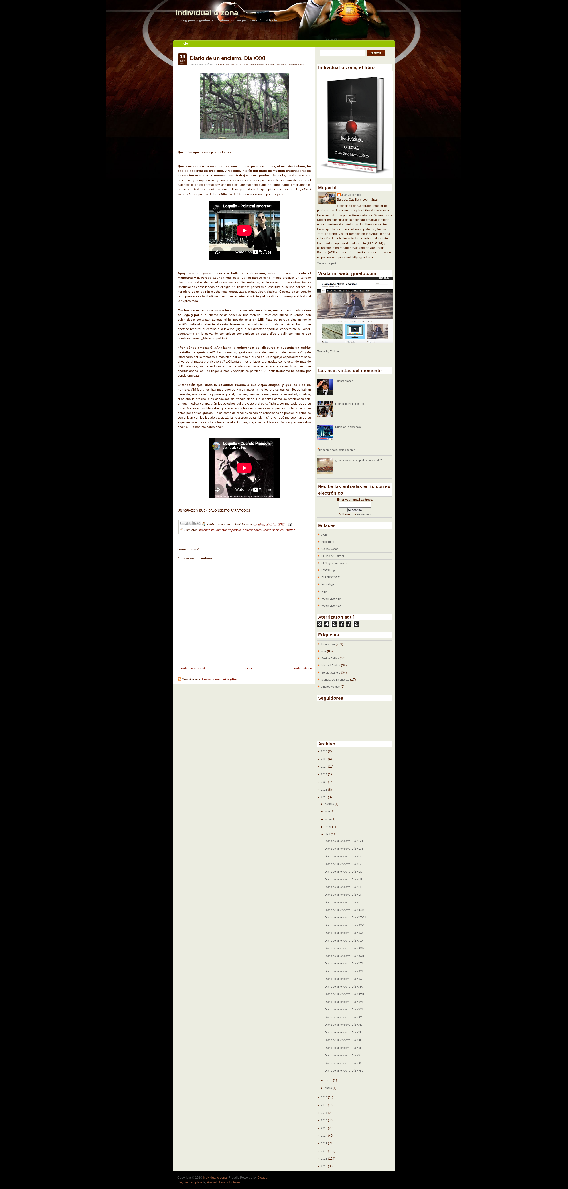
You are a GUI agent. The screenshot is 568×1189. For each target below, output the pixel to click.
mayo (328, 826)
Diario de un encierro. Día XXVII (344, 1001)
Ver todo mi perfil (327, 263)
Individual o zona (206, 12)
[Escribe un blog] (186, 523)
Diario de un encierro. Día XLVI (343, 856)
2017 (324, 1112)
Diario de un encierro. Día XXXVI (344, 932)
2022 (324, 782)
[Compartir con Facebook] (194, 523)
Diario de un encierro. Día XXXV (344, 940)
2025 (324, 759)
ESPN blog (328, 570)
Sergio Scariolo (330, 672)
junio (328, 819)
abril (328, 834)
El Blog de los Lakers (334, 563)
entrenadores (257, 64)
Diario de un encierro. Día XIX (343, 1063)
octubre (330, 804)
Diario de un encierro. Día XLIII (343, 879)
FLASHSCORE (330, 577)
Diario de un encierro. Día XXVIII (344, 994)
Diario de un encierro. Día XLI (343, 894)
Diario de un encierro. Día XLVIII (344, 841)
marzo (329, 1080)
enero (329, 1088)
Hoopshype (328, 584)
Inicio (184, 43)
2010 (324, 1166)
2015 (324, 1128)
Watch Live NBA (331, 598)
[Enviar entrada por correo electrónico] (289, 524)
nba (323, 651)
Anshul (212, 1182)
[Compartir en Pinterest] (199, 523)
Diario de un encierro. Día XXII (343, 1040)
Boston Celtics (330, 658)
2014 (324, 1135)
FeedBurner (364, 514)
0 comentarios (296, 64)
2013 (324, 1143)
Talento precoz (344, 381)
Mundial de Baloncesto (335, 679)
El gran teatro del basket (350, 403)
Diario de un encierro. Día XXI (343, 1047)
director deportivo (239, 64)
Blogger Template (190, 1182)
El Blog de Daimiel (332, 556)
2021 (324, 789)
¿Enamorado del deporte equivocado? (358, 460)
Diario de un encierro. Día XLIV (343, 871)
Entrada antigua (301, 668)
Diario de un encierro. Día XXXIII (344, 956)
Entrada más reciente (192, 668)
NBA (324, 591)
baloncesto (223, 64)
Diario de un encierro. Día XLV (343, 864)
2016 (324, 1120)
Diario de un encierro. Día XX (342, 1055)
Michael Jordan (330, 665)
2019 (324, 1097)
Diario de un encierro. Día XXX (343, 978)
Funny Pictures (229, 1182)
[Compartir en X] (190, 523)
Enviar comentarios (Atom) (221, 679)
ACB (324, 534)
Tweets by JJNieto (328, 351)
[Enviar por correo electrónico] (182, 523)
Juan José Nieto (351, 194)
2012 (324, 1151)
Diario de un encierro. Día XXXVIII (345, 917)
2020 (324, 797)
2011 (324, 1158)
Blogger (263, 1177)
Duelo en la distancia (348, 427)
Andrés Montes (330, 686)
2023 (324, 774)
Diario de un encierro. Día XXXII (344, 963)
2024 (324, 766)
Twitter (284, 64)
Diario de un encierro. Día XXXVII (345, 925)
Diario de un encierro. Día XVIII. (344, 1070)
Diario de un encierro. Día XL (342, 902)
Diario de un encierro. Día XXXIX (344, 910)
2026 (324, 751)
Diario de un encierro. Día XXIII (343, 1032)
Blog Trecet (328, 541)
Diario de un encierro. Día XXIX (344, 986)
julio (328, 811)
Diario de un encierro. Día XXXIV (344, 948)
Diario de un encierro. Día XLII (343, 887)
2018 (324, 1105)
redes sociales (272, 64)
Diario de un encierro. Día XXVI (344, 1009)
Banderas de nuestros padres (337, 450)
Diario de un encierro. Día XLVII (344, 848)
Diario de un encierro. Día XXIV (344, 1024)
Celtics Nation (329, 549)
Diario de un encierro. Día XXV (343, 1017)
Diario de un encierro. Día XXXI (227, 58)
